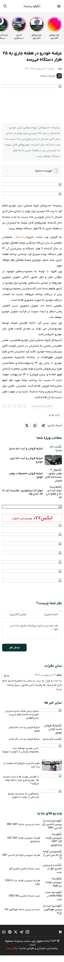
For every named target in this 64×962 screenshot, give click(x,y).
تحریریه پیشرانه (48, 75)
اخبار (60, 68)
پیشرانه (22, 237)
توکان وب (12, 948)
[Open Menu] (58, 6)
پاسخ (6, 675)
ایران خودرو (54, 414)
